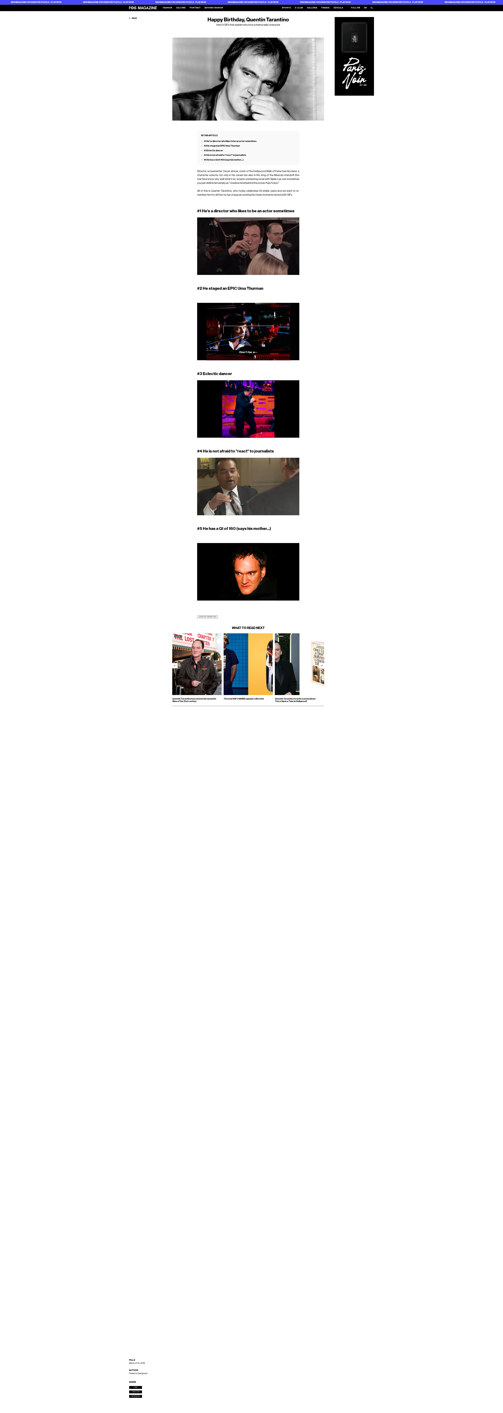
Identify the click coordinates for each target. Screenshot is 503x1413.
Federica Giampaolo (138, 1373)
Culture (181, 8)
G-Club (299, 8)
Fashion (167, 8)
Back (134, 18)
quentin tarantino (207, 617)
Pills (132, 1360)
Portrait (195, 8)
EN (365, 8)
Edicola (338, 8)
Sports (286, 8)
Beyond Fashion (214, 8)
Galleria (312, 8)
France (325, 8)
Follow (355, 8)
